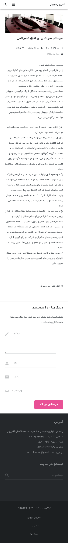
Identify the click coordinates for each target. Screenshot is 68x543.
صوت (43, 286)
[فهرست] (13, 4)
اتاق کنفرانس (53, 286)
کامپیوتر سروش (57, 4)
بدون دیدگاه (53, 54)
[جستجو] (5, 5)
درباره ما (34, 534)
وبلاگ (18, 48)
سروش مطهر (33, 48)
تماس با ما (34, 526)
